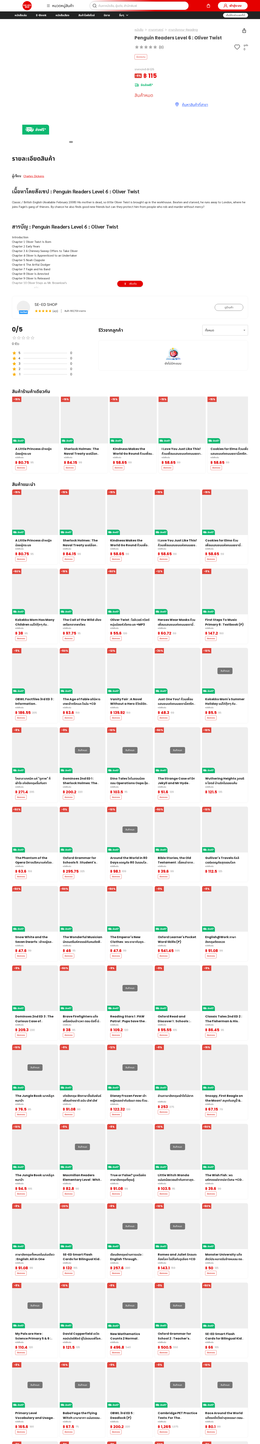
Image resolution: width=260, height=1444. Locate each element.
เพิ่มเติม (133, 283)
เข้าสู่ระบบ (235, 5)
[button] (235, 15)
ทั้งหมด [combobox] (209, 330)
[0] (208, 6)
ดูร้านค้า (229, 307)
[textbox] (130, 271)
